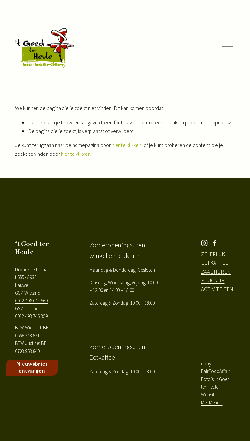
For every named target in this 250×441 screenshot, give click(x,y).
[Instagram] (204, 243)
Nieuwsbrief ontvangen (32, 367)
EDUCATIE (212, 280)
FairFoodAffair (215, 371)
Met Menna (211, 402)
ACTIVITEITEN (217, 289)
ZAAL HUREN (216, 271)
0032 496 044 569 (31, 301)
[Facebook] (215, 243)
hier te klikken (126, 145)
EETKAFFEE (214, 262)
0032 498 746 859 (31, 316)
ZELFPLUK (213, 254)
